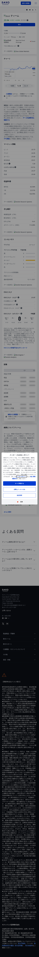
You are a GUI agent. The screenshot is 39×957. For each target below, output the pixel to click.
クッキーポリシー (21, 476)
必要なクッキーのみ (19, 489)
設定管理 (19, 495)
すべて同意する (19, 483)
